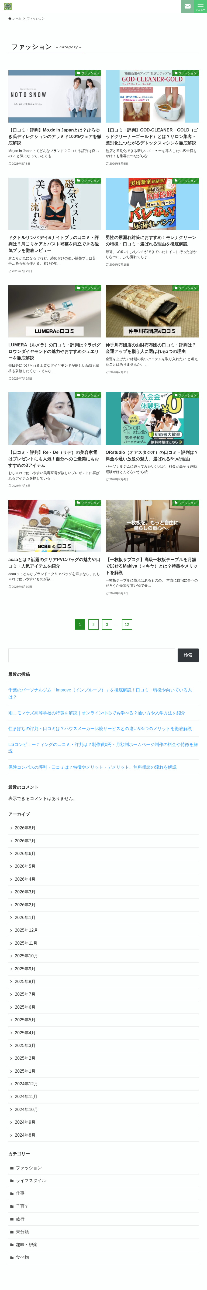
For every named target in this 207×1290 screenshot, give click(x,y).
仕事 (20, 1193)
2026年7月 (25, 841)
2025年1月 (25, 1071)
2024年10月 (26, 1109)
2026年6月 (25, 853)
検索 (188, 655)
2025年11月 (26, 943)
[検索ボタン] (187, 6)
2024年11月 (26, 1096)
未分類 (22, 1232)
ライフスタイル (31, 1180)
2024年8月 (25, 1135)
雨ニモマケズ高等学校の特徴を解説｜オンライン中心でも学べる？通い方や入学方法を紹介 (96, 713)
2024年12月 (26, 1084)
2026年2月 (25, 905)
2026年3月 (25, 892)
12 (127, 624)
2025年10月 (26, 956)
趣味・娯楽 (26, 1244)
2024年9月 (25, 1122)
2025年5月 (25, 1020)
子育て (22, 1206)
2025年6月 (25, 1007)
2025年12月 (26, 930)
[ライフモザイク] (8, 6)
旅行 (20, 1219)
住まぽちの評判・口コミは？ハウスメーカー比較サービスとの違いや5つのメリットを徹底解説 (100, 728)
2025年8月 (25, 981)
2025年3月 (25, 1045)
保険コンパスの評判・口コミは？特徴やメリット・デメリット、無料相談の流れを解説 (92, 767)
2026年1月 (25, 917)
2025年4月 (25, 1033)
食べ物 (22, 1257)
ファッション (29, 1168)
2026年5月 (25, 866)
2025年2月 (25, 1058)
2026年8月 (25, 828)
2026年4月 (25, 879)
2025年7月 (25, 994)
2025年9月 (25, 969)
